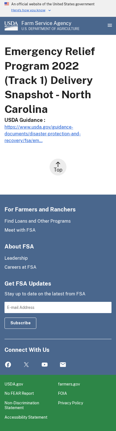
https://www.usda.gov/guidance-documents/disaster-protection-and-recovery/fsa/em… (43, 133)
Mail (62, 364)
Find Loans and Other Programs (38, 221)
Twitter (26, 364)
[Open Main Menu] (109, 26)
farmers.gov (69, 384)
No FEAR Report (19, 393)
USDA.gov (14, 384)
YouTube (44, 364)
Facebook (8, 364)
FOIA (62, 393)
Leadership (16, 258)
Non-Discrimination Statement (22, 405)
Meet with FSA (20, 230)
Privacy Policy (70, 402)
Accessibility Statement (26, 417)
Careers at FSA (20, 267)
